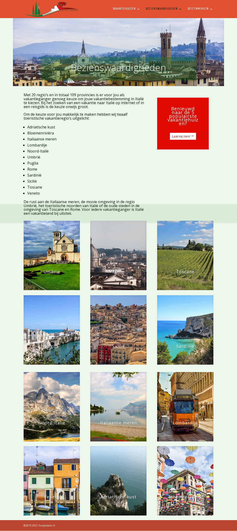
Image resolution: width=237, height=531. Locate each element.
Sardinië (34, 175)
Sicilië (32, 181)
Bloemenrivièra (40, 133)
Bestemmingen (198, 8)
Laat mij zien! (181, 136)
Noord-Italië (38, 151)
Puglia (32, 163)
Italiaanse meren (41, 139)
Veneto (33, 193)
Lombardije (37, 145)
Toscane (34, 187)
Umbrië (33, 157)
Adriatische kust (41, 127)
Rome (32, 169)
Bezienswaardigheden (162, 8)
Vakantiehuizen (124, 8)
